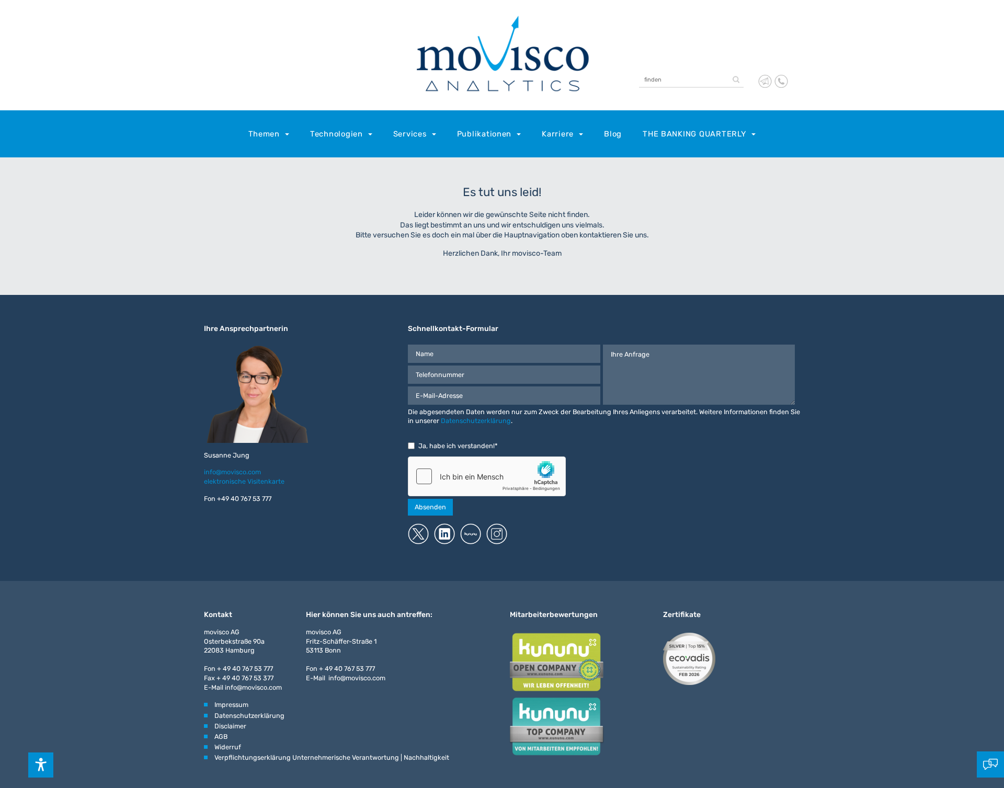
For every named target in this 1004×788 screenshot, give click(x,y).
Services (410, 134)
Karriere (558, 134)
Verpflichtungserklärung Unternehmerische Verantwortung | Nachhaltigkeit (331, 757)
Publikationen (484, 134)
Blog (613, 134)
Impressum (231, 705)
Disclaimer (230, 726)
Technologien (336, 134)
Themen (264, 134)
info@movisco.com (232, 472)
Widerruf (227, 747)
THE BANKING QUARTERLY (694, 134)
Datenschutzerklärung (476, 421)
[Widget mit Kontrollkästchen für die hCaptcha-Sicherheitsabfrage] (487, 476)
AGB (220, 736)
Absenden (430, 507)
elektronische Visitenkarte (244, 481)
